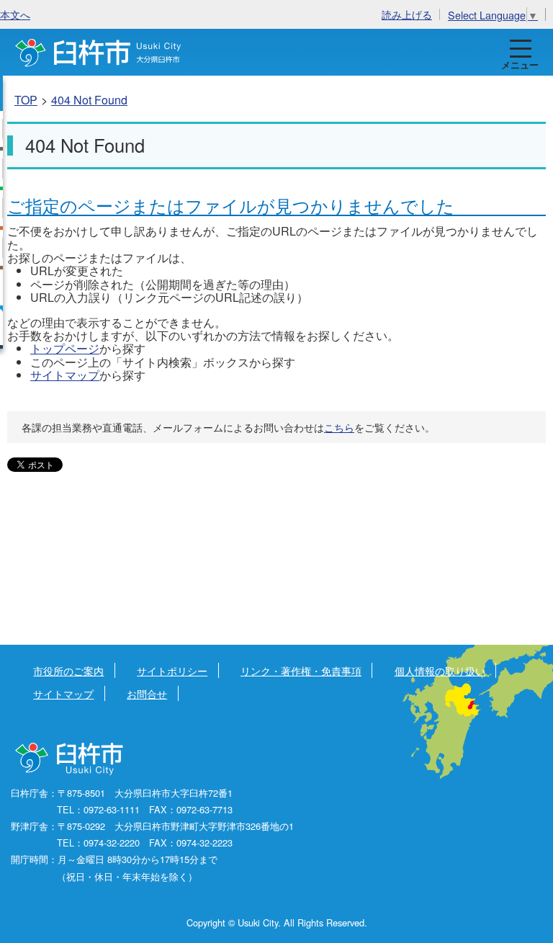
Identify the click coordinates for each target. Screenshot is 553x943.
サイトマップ (64, 375)
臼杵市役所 (70, 759)
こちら (339, 427)
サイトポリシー (172, 670)
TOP (25, 99)
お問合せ (147, 693)
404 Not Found (89, 99)
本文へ (15, 14)
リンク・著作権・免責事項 (300, 670)
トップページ (64, 348)
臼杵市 (98, 52)
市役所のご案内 (68, 670)
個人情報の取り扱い (440, 670)
